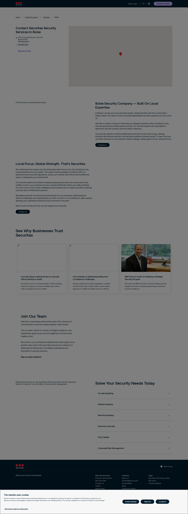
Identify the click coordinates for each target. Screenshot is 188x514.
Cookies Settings (131, 501)
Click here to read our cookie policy (16, 509)
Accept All (162, 501)
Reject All (147, 501)
